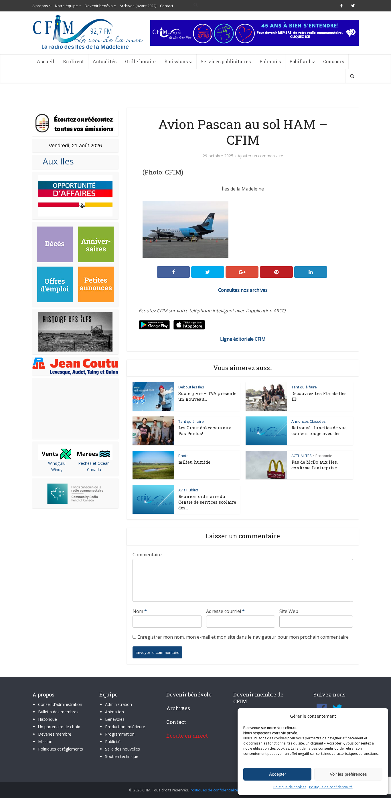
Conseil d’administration (60, 704)
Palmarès (270, 61)
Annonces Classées (308, 421)
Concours (333, 61)
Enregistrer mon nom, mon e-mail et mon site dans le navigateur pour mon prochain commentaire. (243, 637)
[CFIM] (89, 32)
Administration (118, 704)
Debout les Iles (191, 387)
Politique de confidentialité (331, 787)
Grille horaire (140, 61)
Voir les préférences (348, 774)
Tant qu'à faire (304, 387)
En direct (73, 61)
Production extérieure (125, 726)
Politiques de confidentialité (214, 790)
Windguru (57, 463)
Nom (140, 611)
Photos (184, 455)
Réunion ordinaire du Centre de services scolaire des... (207, 502)
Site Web (288, 611)
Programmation (120, 734)
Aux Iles (56, 161)
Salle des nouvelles (122, 749)
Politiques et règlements (60, 749)
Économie (323, 455)
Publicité (113, 741)
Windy (56, 469)
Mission (45, 741)
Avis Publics (188, 490)
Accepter (277, 774)
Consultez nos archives (243, 290)
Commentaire (147, 554)
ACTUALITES (301, 455)
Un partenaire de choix (59, 726)
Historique (47, 719)
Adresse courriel (225, 611)
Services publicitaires (226, 61)
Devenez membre (54, 734)
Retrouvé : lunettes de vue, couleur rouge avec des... (319, 430)
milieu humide (194, 462)
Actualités (104, 61)
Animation (114, 711)
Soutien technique (121, 756)
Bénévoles (115, 719)
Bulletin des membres (58, 711)
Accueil (45, 61)
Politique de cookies (289, 787)
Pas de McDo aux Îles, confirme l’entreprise (314, 465)
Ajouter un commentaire (260, 155)
